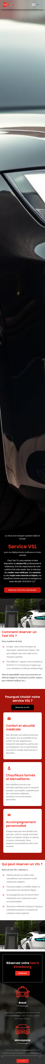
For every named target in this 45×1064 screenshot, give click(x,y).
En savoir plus (40, 1056)
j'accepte (22, 1060)
